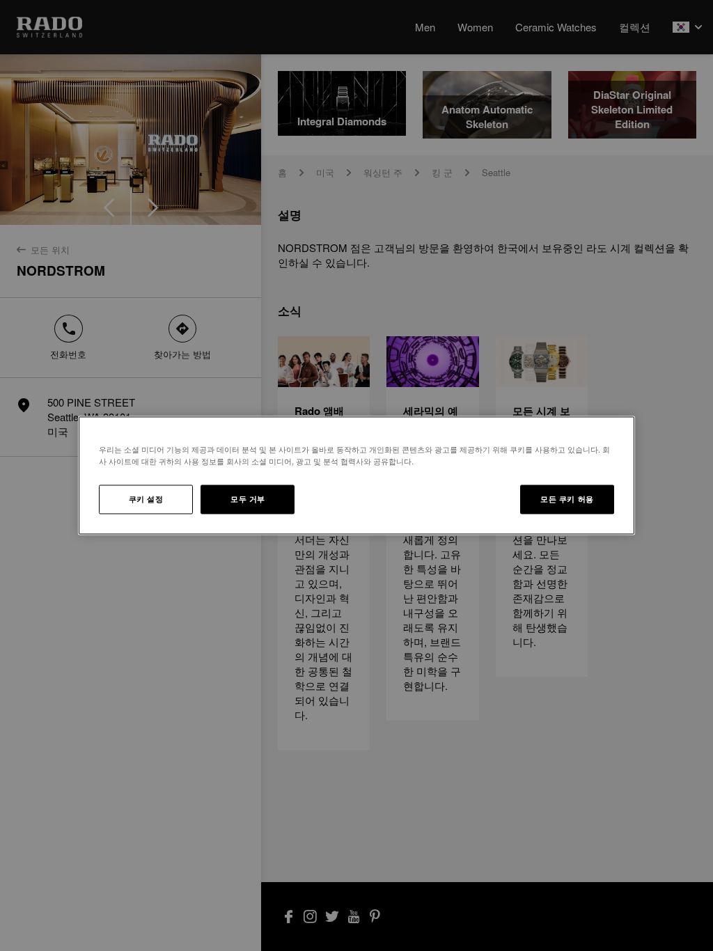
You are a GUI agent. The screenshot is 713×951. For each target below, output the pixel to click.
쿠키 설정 (146, 499)
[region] (356, 475)
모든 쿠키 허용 (567, 499)
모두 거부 (247, 499)
